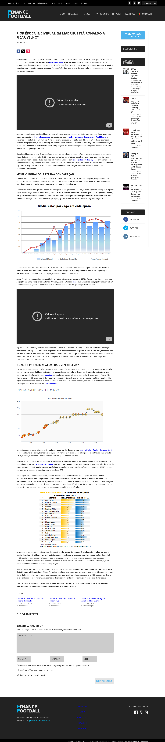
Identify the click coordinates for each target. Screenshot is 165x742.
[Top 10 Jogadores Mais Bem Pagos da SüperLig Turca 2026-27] (126, 100)
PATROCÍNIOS (82, 717)
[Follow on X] (23, 51)
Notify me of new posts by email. (32, 675)
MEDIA (82, 712)
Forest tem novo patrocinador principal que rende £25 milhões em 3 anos (136, 136)
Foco (139, 120)
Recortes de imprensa (16, 3)
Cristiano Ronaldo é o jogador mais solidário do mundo (30, 599)
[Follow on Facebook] (18, 51)
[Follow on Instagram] (28, 51)
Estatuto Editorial (71, 3)
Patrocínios (102, 14)
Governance (135, 92)
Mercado (134, 179)
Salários (133, 124)
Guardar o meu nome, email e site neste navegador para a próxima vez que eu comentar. (54, 665)
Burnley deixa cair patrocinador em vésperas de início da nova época (136, 190)
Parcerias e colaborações (38, 3)
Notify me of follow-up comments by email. (36, 670)
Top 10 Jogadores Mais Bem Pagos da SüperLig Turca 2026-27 (136, 105)
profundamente (56, 62)
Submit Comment (104, 681)
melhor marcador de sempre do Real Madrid (87, 137)
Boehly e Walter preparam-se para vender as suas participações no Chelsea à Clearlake (136, 161)
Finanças (73, 14)
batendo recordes (42, 137)
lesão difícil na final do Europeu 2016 (95, 450)
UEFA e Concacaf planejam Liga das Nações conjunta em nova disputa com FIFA (136, 77)
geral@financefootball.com (39, 720)
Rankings (130, 14)
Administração (136, 89)
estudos (48, 375)
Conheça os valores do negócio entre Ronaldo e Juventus (93, 599)
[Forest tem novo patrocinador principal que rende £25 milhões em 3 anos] (126, 132)
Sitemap (84, 3)
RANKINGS (82, 728)
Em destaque (135, 118)
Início (62, 14)
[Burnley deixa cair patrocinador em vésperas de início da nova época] (126, 187)
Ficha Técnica (56, 3)
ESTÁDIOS (82, 723)
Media (87, 14)
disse (75, 282)
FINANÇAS (82, 706)
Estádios (117, 14)
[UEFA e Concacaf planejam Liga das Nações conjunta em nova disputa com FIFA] (126, 71)
